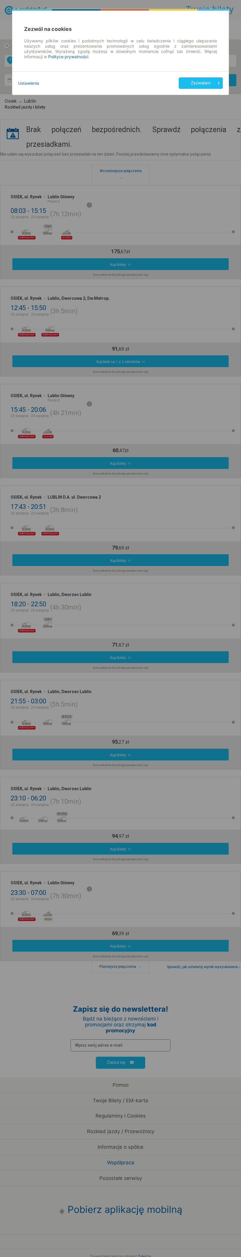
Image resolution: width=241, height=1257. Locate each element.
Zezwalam (201, 83)
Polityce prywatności (68, 56)
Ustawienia (28, 83)
